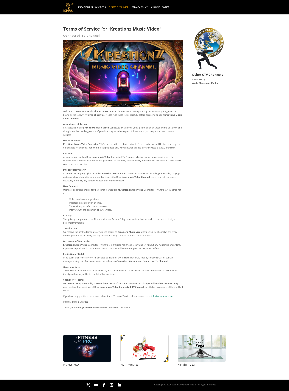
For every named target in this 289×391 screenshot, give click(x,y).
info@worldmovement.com (164, 296)
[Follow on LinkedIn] (119, 385)
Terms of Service (118, 7)
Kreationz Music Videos (92, 7)
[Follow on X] (88, 385)
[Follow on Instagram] (111, 385)
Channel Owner (160, 7)
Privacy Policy (140, 7)
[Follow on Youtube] (96, 385)
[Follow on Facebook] (104, 385)
